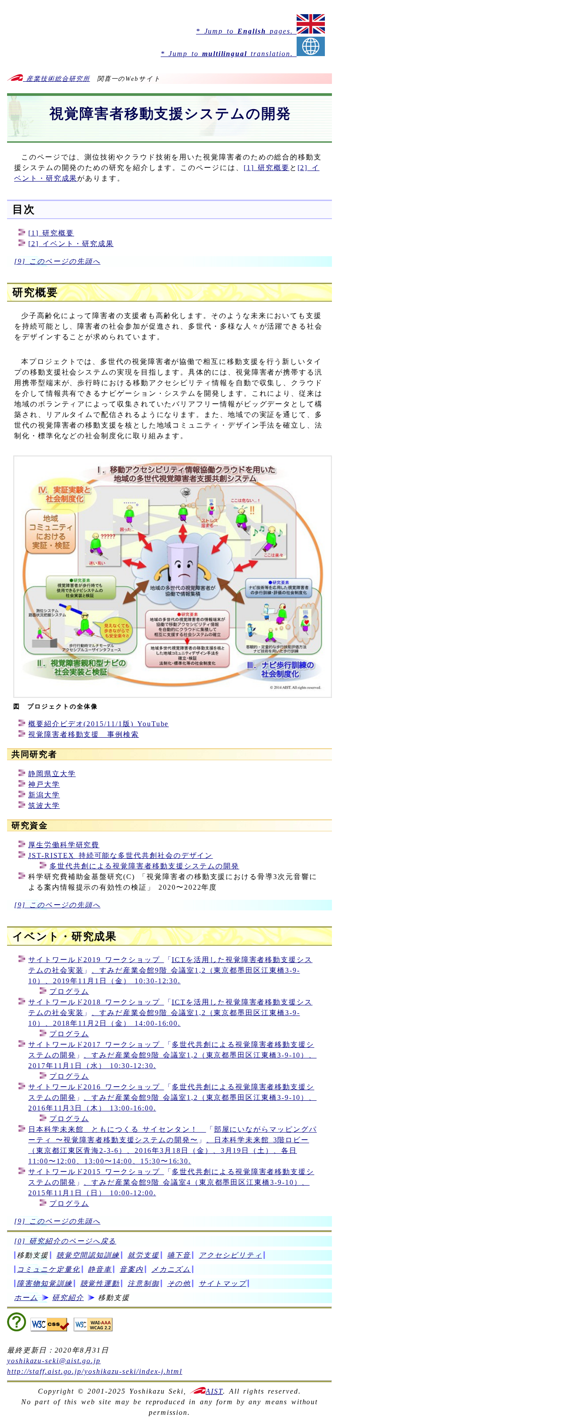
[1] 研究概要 (267, 167)
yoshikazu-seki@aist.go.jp (54, 1360)
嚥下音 (179, 1255)
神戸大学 (44, 784)
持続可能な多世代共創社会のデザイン (120, 855)
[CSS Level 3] (49, 1329)
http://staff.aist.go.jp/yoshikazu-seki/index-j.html (94, 1371)
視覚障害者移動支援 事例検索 (83, 734)
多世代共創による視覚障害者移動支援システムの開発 (144, 866)
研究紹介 (68, 1297)
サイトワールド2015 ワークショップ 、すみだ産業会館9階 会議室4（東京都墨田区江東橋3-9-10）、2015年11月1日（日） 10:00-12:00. (171, 1182)
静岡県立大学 (52, 773)
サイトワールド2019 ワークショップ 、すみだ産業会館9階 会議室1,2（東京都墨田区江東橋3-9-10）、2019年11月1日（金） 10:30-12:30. (170, 970)
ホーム (26, 1297)
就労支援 (143, 1255)
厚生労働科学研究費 (63, 845)
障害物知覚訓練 (44, 1283)
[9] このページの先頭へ (57, 261)
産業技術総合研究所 (56, 78)
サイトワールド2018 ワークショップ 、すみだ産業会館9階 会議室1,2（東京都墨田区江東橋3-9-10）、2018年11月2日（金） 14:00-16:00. (170, 1012)
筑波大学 (44, 805)
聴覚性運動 (100, 1283)
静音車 (100, 1269)
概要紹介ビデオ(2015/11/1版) (98, 724)
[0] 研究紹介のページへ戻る (65, 1241)
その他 (179, 1283)
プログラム (69, 991)
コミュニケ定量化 (48, 1269)
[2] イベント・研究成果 (71, 243)
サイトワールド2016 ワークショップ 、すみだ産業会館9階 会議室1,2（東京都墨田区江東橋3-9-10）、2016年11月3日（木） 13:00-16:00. (172, 1097)
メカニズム (171, 1269)
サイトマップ (222, 1283)
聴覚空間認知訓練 (88, 1255)
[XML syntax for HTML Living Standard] (16, 1329)
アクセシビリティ (230, 1255)
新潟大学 (44, 795)
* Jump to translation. (229, 53)
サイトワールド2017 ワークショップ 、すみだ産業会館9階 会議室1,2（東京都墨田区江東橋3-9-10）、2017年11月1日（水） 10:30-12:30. (172, 1055)
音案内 (131, 1269)
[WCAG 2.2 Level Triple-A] (93, 1329)
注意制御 (143, 1283)
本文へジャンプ (19, 7)
